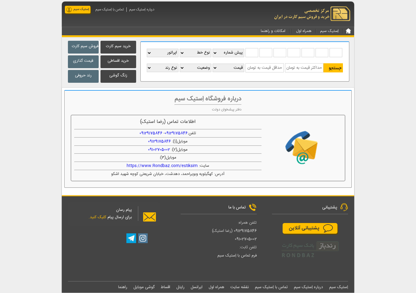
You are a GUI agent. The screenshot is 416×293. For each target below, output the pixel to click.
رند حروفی (83, 75)
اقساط (165, 287)
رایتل (180, 287)
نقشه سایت (239, 287)
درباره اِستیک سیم (141, 9)
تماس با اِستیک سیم (110, 9)
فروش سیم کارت (85, 46)
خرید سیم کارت (118, 46)
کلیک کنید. (97, 217)
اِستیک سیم (81, 9)
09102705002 (159, 149)
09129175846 (176, 133)
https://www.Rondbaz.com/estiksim (162, 165)
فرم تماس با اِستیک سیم (237, 255)
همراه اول (216, 287)
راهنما (122, 287)
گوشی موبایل (144, 287)
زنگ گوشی (118, 75)
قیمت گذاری (83, 61)
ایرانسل (197, 287)
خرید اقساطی (118, 61)
